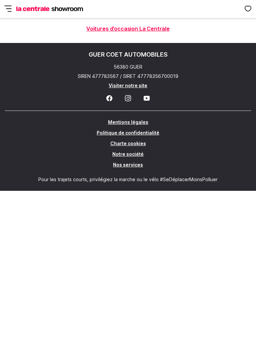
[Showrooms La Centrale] (49, 9)
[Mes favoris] (248, 9)
